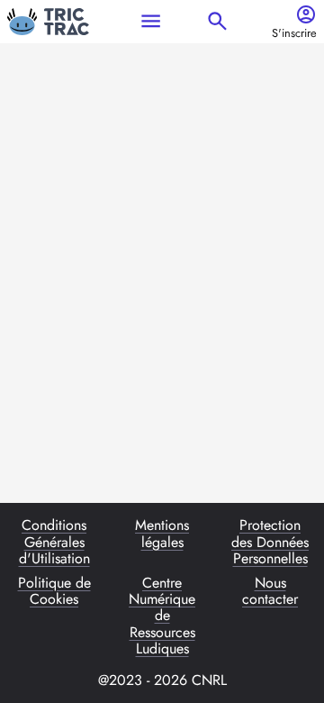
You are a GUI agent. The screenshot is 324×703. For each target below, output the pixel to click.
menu (151, 21)
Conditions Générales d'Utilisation (54, 542)
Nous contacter (270, 592)
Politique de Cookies (54, 592)
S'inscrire (294, 34)
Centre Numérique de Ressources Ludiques (162, 616)
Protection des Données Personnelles (270, 542)
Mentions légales (162, 534)
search (217, 21)
